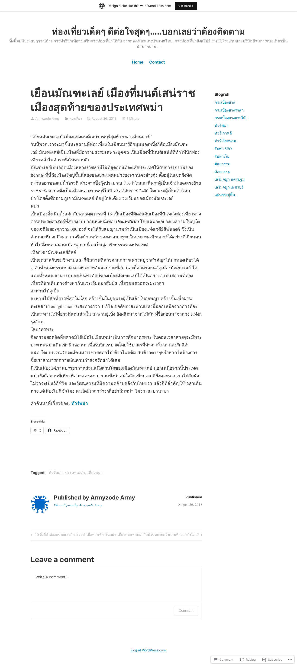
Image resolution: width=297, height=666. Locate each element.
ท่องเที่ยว (75, 118)
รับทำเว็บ (222, 156)
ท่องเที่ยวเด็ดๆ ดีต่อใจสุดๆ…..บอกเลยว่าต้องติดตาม (148, 31)
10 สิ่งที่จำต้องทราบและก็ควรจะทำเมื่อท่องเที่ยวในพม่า (73, 535)
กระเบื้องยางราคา (229, 110)
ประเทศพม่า (75, 472)
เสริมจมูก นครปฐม (230, 179)
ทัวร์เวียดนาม (225, 140)
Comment (186, 610)
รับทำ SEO (223, 148)
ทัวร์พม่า (56, 472)
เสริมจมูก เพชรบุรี (229, 187)
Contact (157, 62)
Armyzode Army (47, 118)
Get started (185, 5)
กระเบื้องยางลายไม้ (230, 117)
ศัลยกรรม (222, 163)
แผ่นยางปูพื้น (225, 194)
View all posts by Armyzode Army (78, 505)
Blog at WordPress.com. (148, 650)
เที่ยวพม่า (95, 472)
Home (137, 62)
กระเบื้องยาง (225, 102)
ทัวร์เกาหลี (223, 133)
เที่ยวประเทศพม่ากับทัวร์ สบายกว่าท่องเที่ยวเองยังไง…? (158, 535)
